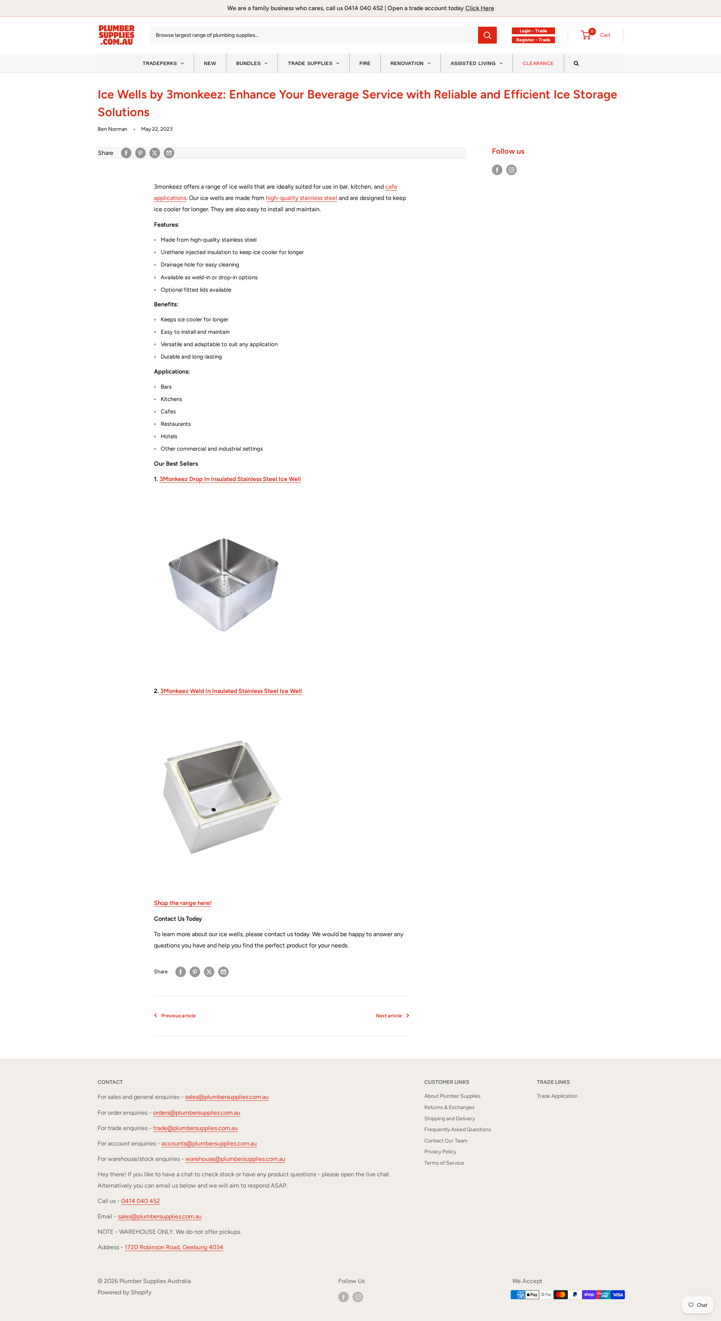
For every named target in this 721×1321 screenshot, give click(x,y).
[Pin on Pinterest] (140, 153)
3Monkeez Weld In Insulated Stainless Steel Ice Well (230, 691)
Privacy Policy (440, 1151)
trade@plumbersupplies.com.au (195, 1128)
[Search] (487, 35)
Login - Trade (533, 30)
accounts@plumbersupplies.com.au (209, 1143)
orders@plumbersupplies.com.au (196, 1112)
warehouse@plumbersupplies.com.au (235, 1158)
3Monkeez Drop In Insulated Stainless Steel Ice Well (230, 479)
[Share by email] (169, 153)
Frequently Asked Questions (457, 1129)
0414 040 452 (140, 1200)
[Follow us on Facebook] (497, 170)
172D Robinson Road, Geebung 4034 (174, 1247)
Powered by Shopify (124, 1292)
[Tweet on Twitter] (154, 153)
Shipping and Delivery (449, 1118)
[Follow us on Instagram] (511, 170)
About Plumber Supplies (452, 1096)
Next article (389, 1015)
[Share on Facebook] (126, 153)
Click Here (479, 8)
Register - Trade (533, 39)
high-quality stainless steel (301, 197)
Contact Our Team (446, 1141)
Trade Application (557, 1096)
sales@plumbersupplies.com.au (227, 1096)
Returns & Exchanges (449, 1107)
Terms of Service (444, 1163)
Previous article (178, 1015)
